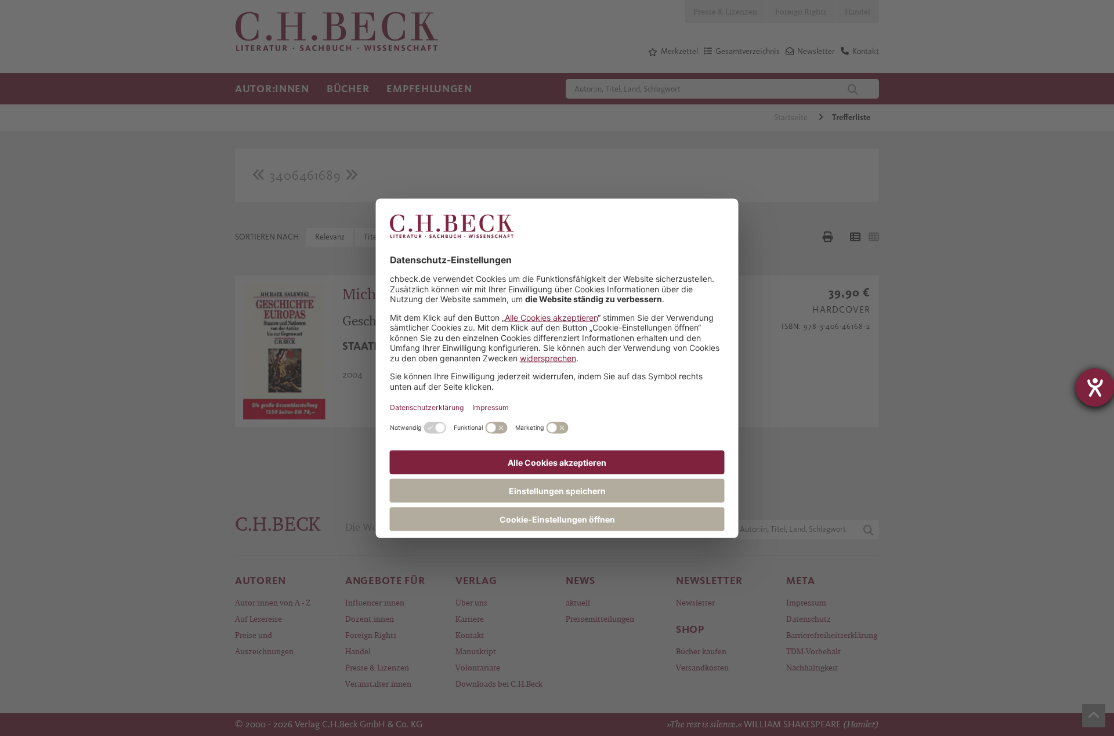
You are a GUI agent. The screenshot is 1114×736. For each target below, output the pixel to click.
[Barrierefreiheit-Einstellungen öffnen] (1095, 387)
